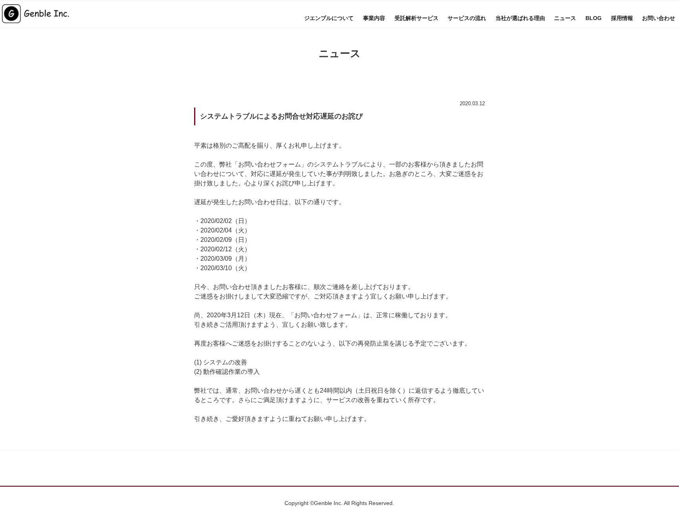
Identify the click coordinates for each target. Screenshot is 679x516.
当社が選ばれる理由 (520, 18)
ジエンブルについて (329, 18)
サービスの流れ (467, 18)
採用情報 (622, 18)
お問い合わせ (658, 18)
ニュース (565, 18)
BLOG (593, 18)
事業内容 (374, 18)
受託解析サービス (417, 18)
